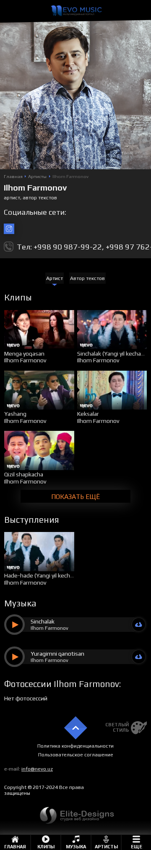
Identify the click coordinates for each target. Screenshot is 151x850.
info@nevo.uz (37, 769)
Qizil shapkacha (23, 474)
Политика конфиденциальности (75, 746)
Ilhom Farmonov (25, 360)
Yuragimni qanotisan (57, 653)
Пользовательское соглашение (75, 755)
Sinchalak (43, 621)
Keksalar (88, 413)
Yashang (15, 413)
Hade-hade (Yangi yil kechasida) (45, 575)
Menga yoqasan (24, 353)
